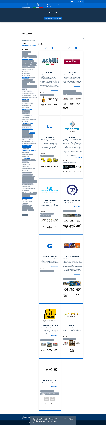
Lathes (34, 119)
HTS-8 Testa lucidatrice (55, 165)
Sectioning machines (25, 166)
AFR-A (49, 104)
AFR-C (55, 104)
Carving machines (25, 71)
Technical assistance (25, 190)
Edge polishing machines (32, 97)
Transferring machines (26, 195)
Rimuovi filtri (25, 214)
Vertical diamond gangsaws (26, 201)
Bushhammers (32, 67)
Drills (24, 97)
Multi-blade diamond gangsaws (27, 137)
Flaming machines (25, 107)
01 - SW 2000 (66, 348)
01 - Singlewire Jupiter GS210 (43, 351)
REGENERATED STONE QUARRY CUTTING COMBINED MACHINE (78, 291)
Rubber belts (33, 160)
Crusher (24, 83)
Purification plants (25, 152)
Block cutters (34, 63)
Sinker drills (32, 168)
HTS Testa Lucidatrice (49, 165)
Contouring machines (25, 81)
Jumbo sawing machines (26, 119)
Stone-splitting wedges (26, 186)
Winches (24, 209)
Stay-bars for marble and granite (27, 184)
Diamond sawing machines (26, 91)
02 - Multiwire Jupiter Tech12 (49, 350)
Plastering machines (31, 141)
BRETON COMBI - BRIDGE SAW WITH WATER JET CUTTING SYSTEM (65, 106)
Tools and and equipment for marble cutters (28, 193)
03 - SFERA (78, 348)
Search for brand (25, 38)
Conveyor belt (32, 81)
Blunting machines (25, 67)
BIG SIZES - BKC (43, 225)
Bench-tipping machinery (26, 63)
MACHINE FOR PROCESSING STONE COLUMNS (71, 291)
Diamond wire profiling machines (27, 93)
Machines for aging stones (26, 125)
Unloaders (24, 199)
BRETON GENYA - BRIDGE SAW (78, 105)
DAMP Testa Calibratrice (43, 165)
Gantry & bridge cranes (26, 113)
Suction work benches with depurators (28, 188)
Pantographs (24, 141)
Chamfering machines (25, 75)
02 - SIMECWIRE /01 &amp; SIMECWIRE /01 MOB (72, 350)
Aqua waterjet (66, 171)
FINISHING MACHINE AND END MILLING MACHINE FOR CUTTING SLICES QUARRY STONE (65, 293)
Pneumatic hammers (25, 143)
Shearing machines (25, 168)
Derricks (24, 89)
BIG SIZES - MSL (55, 225)
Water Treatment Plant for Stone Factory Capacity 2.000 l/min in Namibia (78, 224)
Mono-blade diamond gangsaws (27, 135)
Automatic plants (25, 54)
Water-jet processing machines (27, 207)
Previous (39, 101)
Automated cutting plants (26, 51)
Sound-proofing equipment (26, 172)
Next (60, 101)
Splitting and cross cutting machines (28, 176)
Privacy (65, 418)
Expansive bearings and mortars (27, 103)
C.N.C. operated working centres (27, 69)
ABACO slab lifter (43, 105)
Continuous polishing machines (27, 79)
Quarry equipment (25, 156)
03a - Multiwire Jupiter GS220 (55, 351)
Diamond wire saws (25, 95)
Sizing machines (24, 170)
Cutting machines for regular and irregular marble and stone (29, 86)
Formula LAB (78, 171)
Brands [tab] (50, 48)
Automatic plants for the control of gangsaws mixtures (28, 57)
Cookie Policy (70, 418)
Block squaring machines (26, 65)
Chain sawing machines (26, 73)
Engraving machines (25, 101)
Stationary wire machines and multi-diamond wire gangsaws (28, 181)
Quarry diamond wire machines (27, 154)
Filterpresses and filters (26, 105)
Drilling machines (33, 95)
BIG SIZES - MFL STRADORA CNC (49, 226)
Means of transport (25, 133)
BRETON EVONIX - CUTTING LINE (72, 105)
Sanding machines (25, 162)
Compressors (32, 77)
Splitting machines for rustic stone (28, 178)
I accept (71, 419)
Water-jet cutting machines (26, 205)
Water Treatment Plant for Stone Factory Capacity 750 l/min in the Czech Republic (66, 225)
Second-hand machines (26, 164)
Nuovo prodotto (46, 404)
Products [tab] (74, 48)
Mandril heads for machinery (27, 127)
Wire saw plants (30, 209)
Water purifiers (24, 203)
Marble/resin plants (25, 130)
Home (23, 27)
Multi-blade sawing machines (27, 139)
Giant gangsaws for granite (26, 115)
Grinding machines (25, 117)
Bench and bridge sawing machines (28, 61)
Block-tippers (34, 65)
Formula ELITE (72, 171)
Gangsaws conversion (25, 111)
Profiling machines (25, 148)
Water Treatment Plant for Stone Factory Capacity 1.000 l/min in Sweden (72, 224)
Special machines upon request (27, 174)
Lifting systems (24, 121)
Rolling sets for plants (25, 160)
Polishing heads (32, 143)
